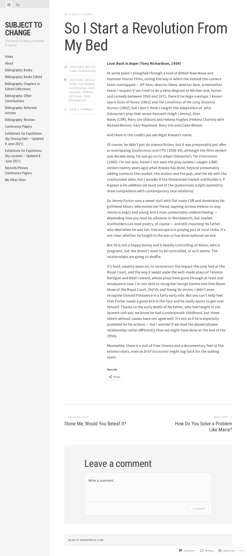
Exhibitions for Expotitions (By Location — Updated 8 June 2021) (23, 156)
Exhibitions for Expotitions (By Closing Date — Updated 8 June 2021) (24, 138)
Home (9, 56)
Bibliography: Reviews (20, 120)
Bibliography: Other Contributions (18, 98)
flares (87, 14)
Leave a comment (81, 109)
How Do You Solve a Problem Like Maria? (203, 424)
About (9, 63)
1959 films (76, 67)
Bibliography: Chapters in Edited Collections (22, 86)
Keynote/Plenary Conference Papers (18, 170)
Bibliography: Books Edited (23, 77)
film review (86, 84)
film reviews (87, 71)
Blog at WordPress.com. (86, 540)
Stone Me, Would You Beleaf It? (95, 421)
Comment (199, 508)
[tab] (9, 5)
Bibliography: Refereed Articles (20, 110)
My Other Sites (15, 180)
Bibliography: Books (18, 70)
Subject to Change (23, 28)
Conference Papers (18, 126)
